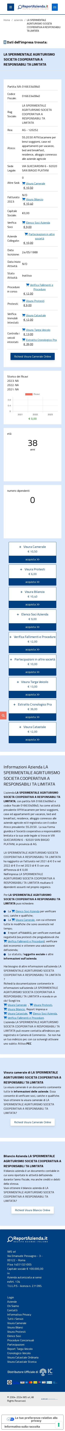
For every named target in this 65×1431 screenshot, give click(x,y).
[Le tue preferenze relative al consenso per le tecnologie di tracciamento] (58, 1424)
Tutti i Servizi (15, 1319)
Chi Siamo (13, 1306)
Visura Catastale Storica (21, 1362)
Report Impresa (35, 1009)
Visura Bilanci (15, 1327)
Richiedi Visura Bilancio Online (32, 1210)
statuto (16, 954)
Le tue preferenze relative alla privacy (36, 1419)
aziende (18, 20)
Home (7, 20)
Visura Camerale (16, 1323)
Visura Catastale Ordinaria (22, 1357)
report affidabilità (20, 933)
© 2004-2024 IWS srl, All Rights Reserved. (20, 1399)
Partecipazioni (15, 1344)
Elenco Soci (14, 1336)
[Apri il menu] (10, 7)
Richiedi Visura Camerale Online (32, 356)
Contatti (12, 1310)
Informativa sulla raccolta (22, 1426)
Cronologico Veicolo (19, 1353)
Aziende (12, 1301)
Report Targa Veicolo (20, 1349)
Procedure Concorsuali (20, 1340)
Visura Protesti (16, 1331)
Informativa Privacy (19, 1314)
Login (10, 1297)
